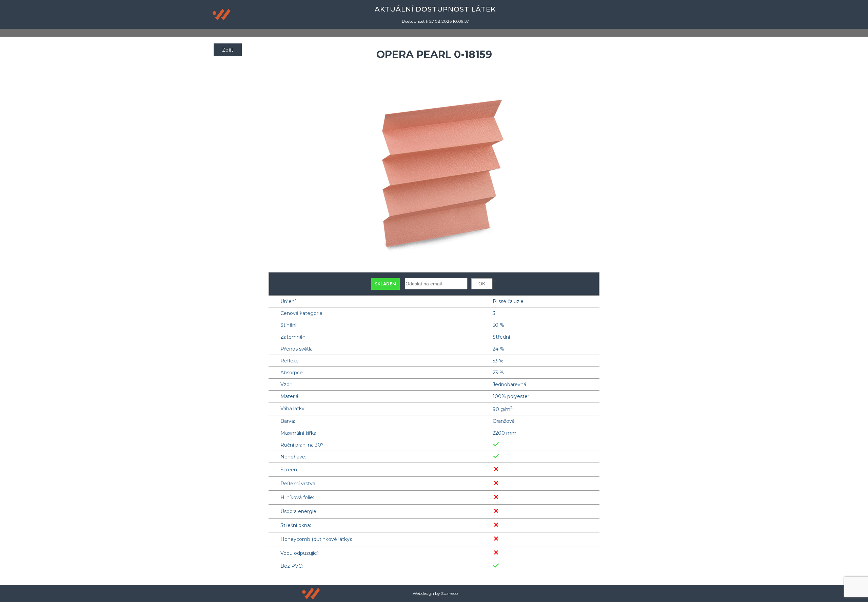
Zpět (227, 50)
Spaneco (449, 593)
